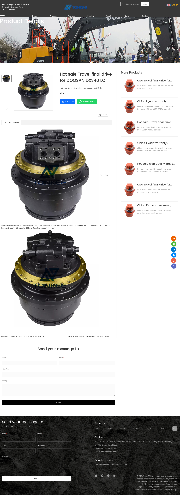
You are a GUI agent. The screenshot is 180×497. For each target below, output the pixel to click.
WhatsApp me (89, 101)
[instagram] (108, 475)
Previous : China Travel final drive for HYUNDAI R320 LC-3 (23, 336)
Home (157, 22)
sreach (145, 4)
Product (165, 22)
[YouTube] (102, 475)
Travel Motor (175, 22)
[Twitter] (114, 475)
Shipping (136, 428)
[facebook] (96, 475)
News (162, 428)
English (174, 4)
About (149, 428)
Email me (69, 101)
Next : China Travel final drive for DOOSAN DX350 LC (90, 336)
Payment (123, 428)
